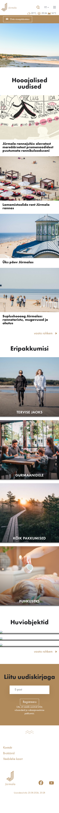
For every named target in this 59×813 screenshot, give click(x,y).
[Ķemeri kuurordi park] (29, 645)
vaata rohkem (43, 333)
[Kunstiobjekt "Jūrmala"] (29, 639)
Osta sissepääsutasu (19, 19)
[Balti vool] (29, 632)
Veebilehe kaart (12, 759)
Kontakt (7, 747)
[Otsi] (38, 7)
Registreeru (30, 702)
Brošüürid (9, 753)
